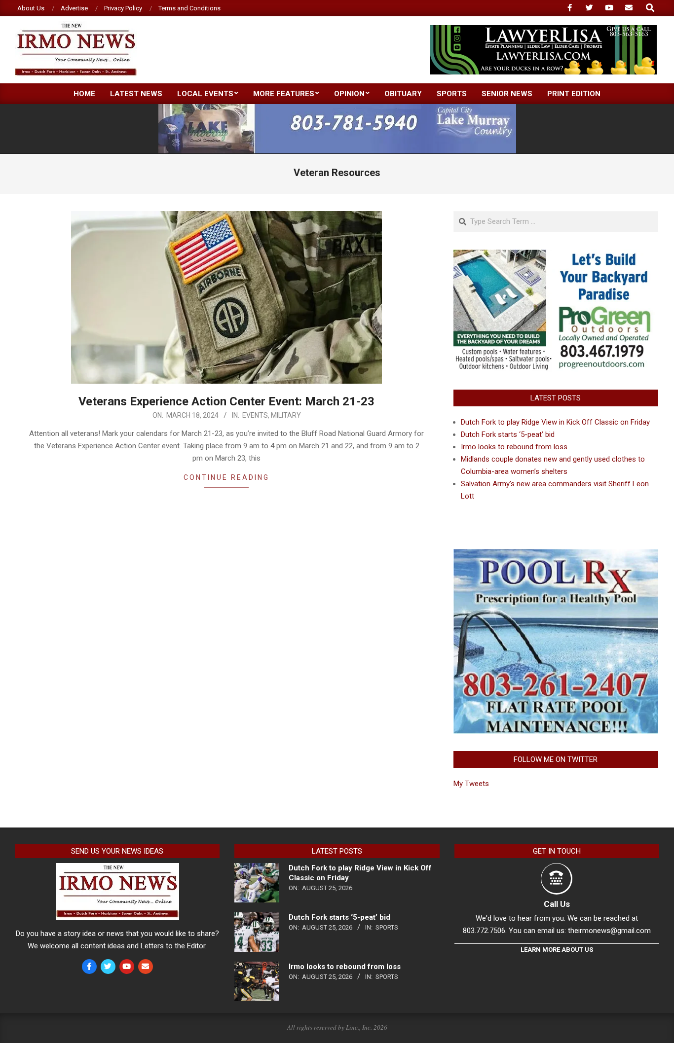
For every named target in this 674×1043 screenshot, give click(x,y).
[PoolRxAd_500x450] (555, 555)
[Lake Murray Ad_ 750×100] (337, 108)
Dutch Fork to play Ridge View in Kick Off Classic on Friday (555, 422)
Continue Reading (226, 477)
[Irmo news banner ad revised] (543, 29)
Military (286, 415)
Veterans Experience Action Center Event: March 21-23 (226, 401)
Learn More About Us (557, 949)
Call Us (557, 904)
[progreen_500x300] (555, 255)
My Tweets (471, 783)
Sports (386, 927)
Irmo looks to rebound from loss (514, 446)
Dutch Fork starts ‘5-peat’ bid (508, 434)
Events (255, 415)
